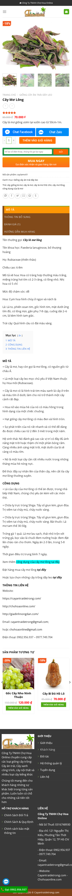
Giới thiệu (46, 743)
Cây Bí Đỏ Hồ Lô (54, 693)
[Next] (64, 46)
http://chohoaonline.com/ (19, 606)
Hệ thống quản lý (51, 763)
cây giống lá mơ (15, 185)
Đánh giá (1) (12, 224)
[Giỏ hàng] (66, 12)
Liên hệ (44, 777)
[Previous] (8, 46)
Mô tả (10, 209)
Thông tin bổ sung (17, 217)
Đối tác (44, 756)
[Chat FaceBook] (19, 132)
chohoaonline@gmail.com (25, 629)
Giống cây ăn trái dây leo (35, 94)
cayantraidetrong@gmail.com (29, 622)
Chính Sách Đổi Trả (16, 815)
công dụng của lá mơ (13, 188)
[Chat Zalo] (52, 132)
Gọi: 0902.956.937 (15, 889)
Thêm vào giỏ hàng (37, 140)
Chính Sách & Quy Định (18, 822)
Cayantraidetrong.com (46, 892)
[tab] (36, 209)
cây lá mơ (28, 185)
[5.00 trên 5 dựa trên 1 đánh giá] (36, 112)
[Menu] (5, 12)
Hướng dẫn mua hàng (19, 231)
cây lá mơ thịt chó (43, 185)
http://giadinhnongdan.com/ (21, 614)
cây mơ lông (59, 185)
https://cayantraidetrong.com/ (22, 598)
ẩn (20, 335)
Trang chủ (9, 94)
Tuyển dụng (47, 770)
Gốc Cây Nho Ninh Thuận (18, 695)
